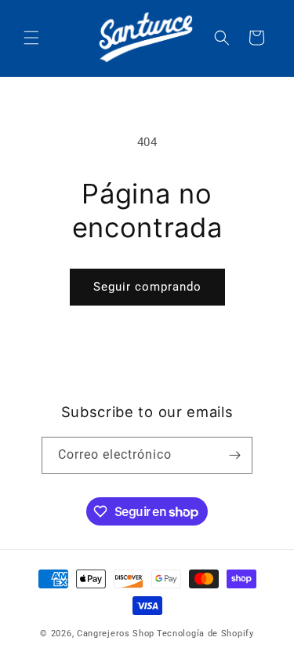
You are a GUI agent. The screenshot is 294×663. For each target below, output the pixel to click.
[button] (31, 37)
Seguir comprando (147, 287)
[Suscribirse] (234, 455)
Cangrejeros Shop (115, 633)
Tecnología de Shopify (205, 633)
